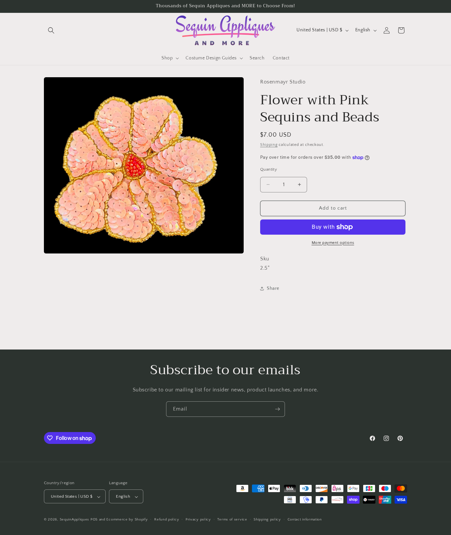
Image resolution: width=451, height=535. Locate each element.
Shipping (269, 145)
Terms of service (232, 519)
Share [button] (273, 288)
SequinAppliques (74, 520)
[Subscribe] (277, 409)
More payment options (333, 243)
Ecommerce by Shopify (127, 520)
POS (94, 520)
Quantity (268, 169)
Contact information (305, 519)
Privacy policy (198, 519)
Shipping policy (267, 519)
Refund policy (166, 519)
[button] (51, 30)
